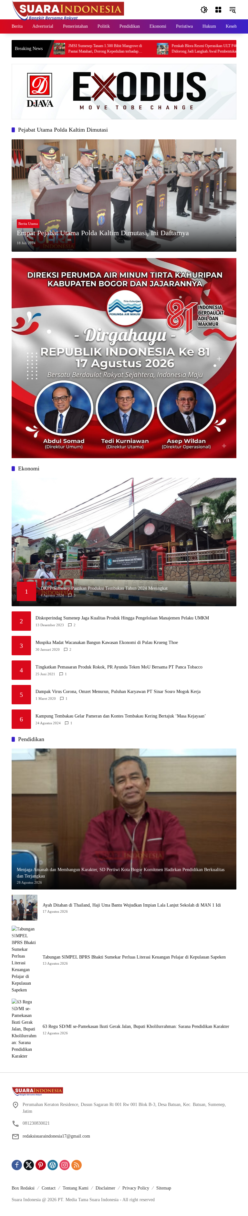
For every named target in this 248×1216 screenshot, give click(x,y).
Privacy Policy (135, 1188)
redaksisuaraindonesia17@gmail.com (56, 1136)
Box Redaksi (23, 1188)
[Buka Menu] (218, 10)
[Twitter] (29, 1165)
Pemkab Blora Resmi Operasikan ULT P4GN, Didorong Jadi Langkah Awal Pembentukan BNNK (180, 49)
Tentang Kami (75, 1188)
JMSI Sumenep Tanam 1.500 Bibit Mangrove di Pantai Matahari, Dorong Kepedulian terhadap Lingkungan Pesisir (74, 49)
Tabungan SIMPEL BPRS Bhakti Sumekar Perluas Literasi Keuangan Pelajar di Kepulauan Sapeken (134, 957)
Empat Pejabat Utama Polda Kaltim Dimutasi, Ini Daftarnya (103, 233)
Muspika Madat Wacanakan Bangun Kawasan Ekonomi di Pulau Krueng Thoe (107, 642)
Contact (49, 1188)
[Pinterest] (41, 1165)
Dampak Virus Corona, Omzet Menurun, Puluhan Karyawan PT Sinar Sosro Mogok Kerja (118, 691)
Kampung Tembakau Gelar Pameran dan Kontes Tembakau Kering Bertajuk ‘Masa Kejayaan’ (121, 716)
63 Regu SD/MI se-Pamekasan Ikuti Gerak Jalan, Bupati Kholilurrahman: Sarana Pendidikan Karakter (136, 1026)
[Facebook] (17, 1165)
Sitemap (163, 1188)
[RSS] (76, 1165)
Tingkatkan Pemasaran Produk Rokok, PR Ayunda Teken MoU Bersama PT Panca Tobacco (119, 667)
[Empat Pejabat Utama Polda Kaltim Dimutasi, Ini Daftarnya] (124, 195)
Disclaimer (105, 1188)
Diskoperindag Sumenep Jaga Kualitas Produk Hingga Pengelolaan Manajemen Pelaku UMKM (122, 618)
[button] (204, 10)
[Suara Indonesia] (68, 9)
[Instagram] (64, 1165)
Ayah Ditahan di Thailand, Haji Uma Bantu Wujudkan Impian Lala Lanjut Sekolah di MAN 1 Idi (132, 905)
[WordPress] (52, 1165)
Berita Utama (28, 224)
